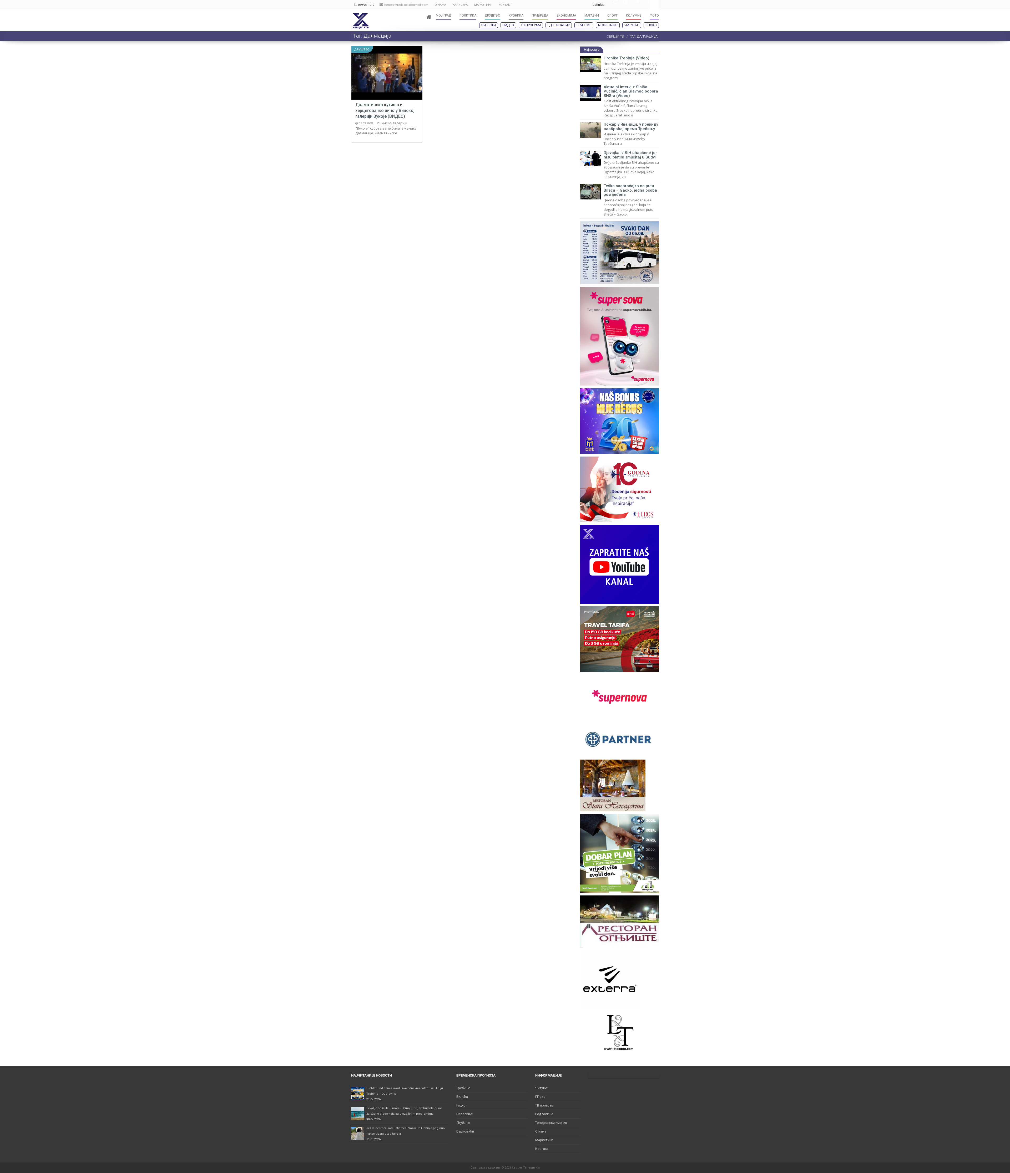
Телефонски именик (551, 1123)
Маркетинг (544, 1140)
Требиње (463, 1088)
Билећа (462, 1097)
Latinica (598, 5)
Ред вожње (544, 1114)
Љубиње (463, 1123)
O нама (540, 1131)
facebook (644, 4)
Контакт (542, 1149)
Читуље (631, 25)
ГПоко (651, 25)
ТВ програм (531, 25)
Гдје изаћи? (559, 25)
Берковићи (465, 1131)
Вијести (488, 25)
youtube (623, 4)
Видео (508, 25)
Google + (612, 4)
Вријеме (584, 25)
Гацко (461, 1105)
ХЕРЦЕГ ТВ (615, 36)
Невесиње (464, 1114)
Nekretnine (608, 25)
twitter (633, 4)
